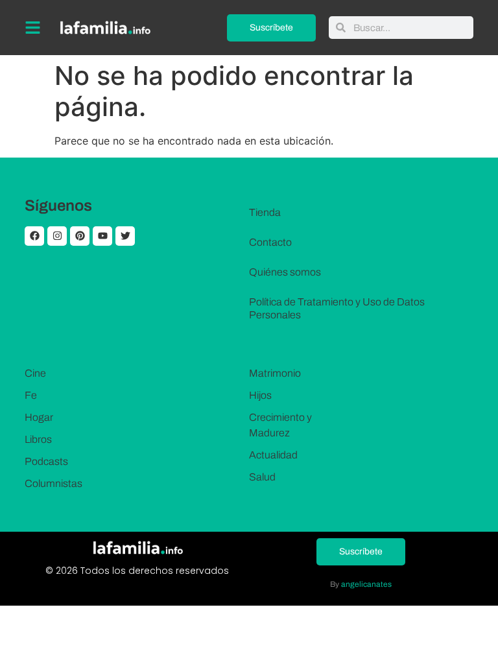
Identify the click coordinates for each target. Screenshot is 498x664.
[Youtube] (102, 236)
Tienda (265, 212)
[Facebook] (34, 236)
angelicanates (366, 584)
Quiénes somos (285, 272)
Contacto (270, 242)
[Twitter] (125, 236)
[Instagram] (57, 236)
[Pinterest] (79, 236)
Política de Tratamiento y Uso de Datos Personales (337, 308)
